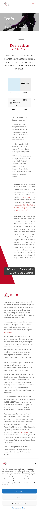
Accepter (19, 491)
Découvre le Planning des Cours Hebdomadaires (20, 271)
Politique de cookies (18, 508)
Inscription (26, 197)
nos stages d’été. (22, 210)
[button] (36, 463)
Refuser (20, 497)
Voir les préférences (19, 503)
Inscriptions (8, 332)
